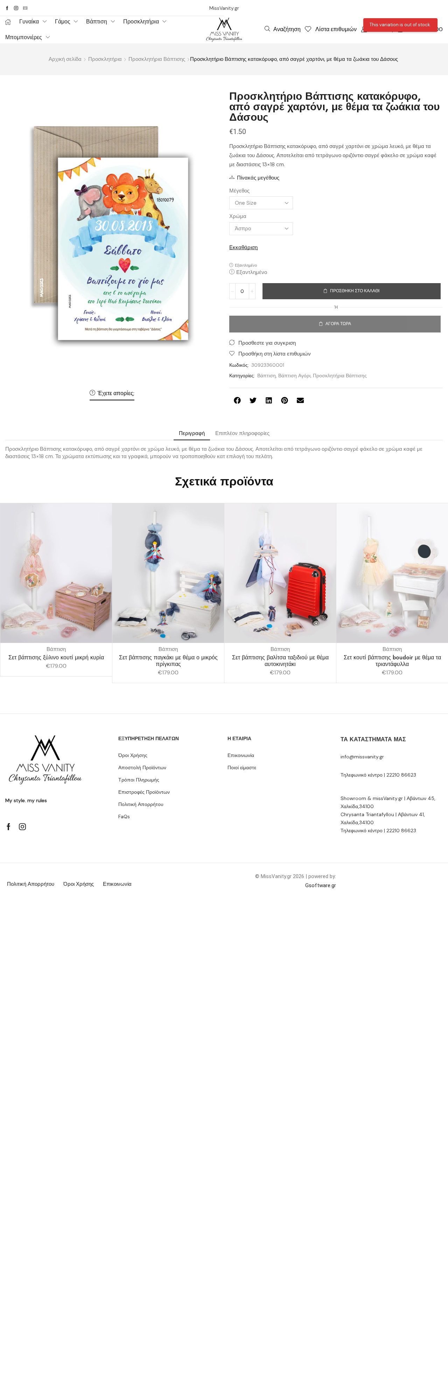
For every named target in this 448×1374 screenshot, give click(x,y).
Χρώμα (237, 216)
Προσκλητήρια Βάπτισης (156, 59)
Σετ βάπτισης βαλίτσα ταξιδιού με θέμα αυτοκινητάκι (280, 660)
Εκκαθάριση (243, 247)
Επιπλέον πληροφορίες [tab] (242, 433)
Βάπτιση (266, 375)
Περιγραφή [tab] (192, 433)
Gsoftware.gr (320, 885)
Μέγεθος (239, 190)
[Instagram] (16, 8)
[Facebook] (7, 8)
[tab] (192, 433)
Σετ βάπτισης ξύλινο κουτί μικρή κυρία (56, 657)
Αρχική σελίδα (65, 59)
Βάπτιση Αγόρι (294, 375)
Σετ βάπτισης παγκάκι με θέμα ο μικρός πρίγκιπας (168, 660)
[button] (283, 29)
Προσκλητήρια (105, 59)
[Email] (25, 8)
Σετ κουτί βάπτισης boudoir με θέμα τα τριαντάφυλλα (392, 660)
